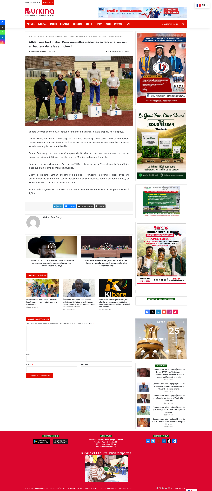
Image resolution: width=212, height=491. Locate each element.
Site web (84, 365)
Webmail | (105, 442)
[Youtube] (158, 442)
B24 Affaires (180, 488)
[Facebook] (2, 22)
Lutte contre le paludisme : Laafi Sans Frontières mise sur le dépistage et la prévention (41, 302)
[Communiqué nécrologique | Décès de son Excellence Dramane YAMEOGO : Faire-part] (143, 398)
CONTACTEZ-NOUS (170, 24)
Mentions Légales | (96, 440)
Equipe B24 (113, 442)
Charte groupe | (110, 440)
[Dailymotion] (174, 442)
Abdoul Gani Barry (37, 52)
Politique (64, 24)
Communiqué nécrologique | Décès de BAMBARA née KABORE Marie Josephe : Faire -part (168, 421)
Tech (108, 24)
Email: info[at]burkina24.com (106, 446)
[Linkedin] (2, 37)
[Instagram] (2, 41)
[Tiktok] (169, 442)
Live (129, 24)
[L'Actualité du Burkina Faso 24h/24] (39, 12)
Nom (28, 354)
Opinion (89, 24)
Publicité (97, 442)
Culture (118, 24)
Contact (120, 440)
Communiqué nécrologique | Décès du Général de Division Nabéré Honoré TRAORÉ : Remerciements (169, 386)
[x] (153, 442)
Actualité (41, 36)
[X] (2, 27)
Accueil (30, 24)
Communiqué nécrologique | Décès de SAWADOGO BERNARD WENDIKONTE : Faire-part (169, 409)
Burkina (42, 24)
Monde (53, 24)
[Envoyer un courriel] (45, 52)
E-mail (29, 365)
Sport (99, 24)
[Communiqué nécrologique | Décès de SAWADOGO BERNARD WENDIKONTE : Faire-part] (143, 410)
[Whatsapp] (2, 32)
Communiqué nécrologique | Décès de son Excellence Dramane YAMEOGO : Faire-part (169, 398)
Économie (77, 24)
